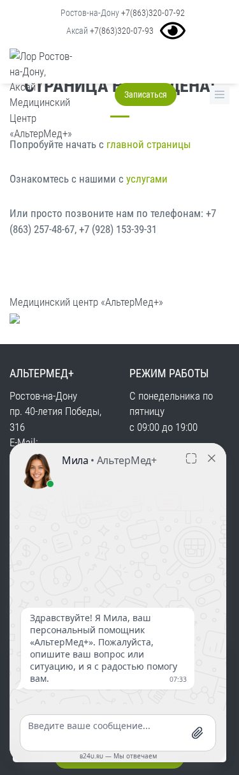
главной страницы (148, 144)
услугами (147, 178)
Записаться (145, 94)
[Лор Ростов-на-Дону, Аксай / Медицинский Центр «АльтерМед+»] (37, 95)
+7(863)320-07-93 (122, 31)
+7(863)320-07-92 (153, 13)
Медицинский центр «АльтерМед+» (86, 302)
